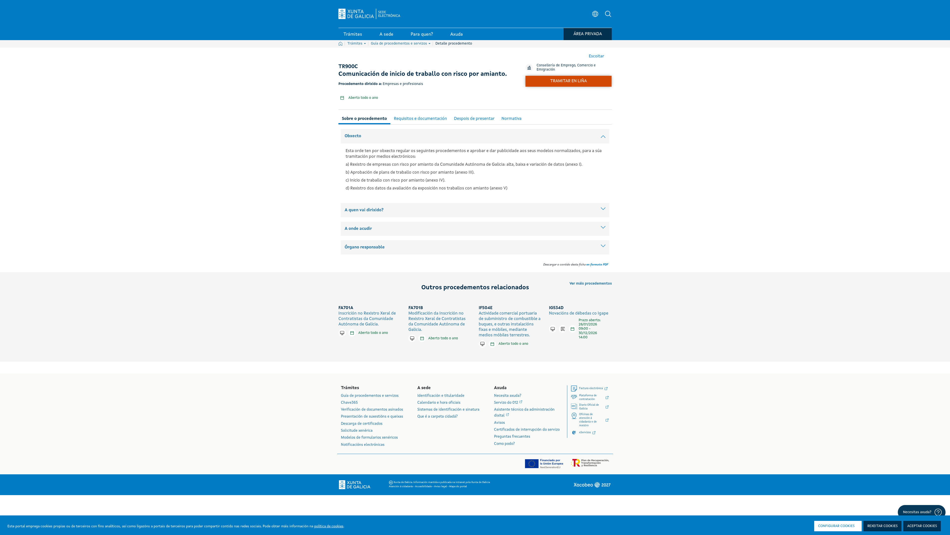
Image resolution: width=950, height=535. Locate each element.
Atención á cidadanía (401, 486)
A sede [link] (386, 34)
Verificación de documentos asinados (372, 410)
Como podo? (504, 444)
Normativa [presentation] (511, 119)
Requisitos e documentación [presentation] (420, 119)
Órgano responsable (365, 247)
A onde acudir (358, 229)
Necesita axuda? (507, 396)
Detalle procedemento (453, 43)
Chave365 (349, 403)
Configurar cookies (836, 526)
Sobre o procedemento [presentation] (364, 119)
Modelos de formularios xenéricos (369, 438)
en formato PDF (597, 264)
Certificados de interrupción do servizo (527, 430)
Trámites (355, 43)
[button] (608, 14)
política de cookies (328, 526)
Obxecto (353, 136)
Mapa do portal (458, 486)
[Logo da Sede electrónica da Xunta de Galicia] (369, 14)
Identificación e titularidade (440, 396)
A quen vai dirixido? (364, 210)
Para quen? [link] (422, 34)
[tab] (364, 118)
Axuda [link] (456, 34)
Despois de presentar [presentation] (474, 119)
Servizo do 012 (506, 403)
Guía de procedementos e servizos (399, 43)
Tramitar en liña (568, 81)
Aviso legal (441, 486)
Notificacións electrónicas (362, 445)
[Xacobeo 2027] (592, 484)
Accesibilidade (423, 486)
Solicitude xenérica (357, 431)
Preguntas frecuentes (512, 437)
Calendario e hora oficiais (438, 403)
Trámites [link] (352, 34)
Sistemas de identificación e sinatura (448, 410)
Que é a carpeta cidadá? (437, 417)
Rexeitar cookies (882, 526)
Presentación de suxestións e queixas (372, 417)
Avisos (499, 423)
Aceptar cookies (922, 526)
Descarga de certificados (361, 424)
